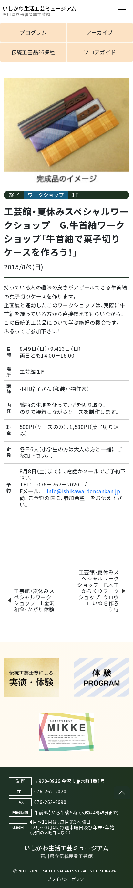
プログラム (33, 32)
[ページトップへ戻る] (122, 792)
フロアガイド (100, 52)
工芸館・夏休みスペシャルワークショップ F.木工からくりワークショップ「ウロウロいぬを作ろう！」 (98, 590)
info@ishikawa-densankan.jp (83, 491)
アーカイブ (100, 32)
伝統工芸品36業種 (33, 52)
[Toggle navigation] (121, 11)
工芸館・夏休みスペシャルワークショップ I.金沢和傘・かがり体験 (34, 600)
